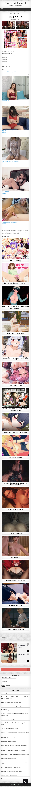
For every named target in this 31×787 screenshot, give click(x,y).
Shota (3, 233)
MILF (17, 232)
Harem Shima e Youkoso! (7, 702)
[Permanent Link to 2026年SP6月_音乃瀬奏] (15, 445)
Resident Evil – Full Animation (15, 333)
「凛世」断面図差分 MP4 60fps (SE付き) (15, 432)
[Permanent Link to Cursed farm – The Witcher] (15, 497)
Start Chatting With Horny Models (10, 161)
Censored (18, 13)
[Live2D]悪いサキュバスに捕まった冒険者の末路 (16, 358)
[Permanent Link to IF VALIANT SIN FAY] (15, 398)
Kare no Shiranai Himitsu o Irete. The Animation (13, 732)
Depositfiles (14, 72)
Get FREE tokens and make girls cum (7, 26)
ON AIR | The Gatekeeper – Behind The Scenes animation (15, 483)
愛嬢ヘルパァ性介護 (15, 261)
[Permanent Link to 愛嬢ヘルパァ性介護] (15, 248)
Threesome (16, 233)
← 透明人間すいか (4, 637)
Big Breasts (10, 230)
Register (8, 685)
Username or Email (6, 677)
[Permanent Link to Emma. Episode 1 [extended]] (15, 618)
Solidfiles (8, 72)
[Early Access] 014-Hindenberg (15, 581)
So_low (3, 693)
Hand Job (4, 232)
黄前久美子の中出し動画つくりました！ (15, 283)
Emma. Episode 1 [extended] (15, 629)
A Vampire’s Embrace (15, 533)
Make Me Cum (19, 26)
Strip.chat (4, 28)
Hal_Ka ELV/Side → (26, 637)
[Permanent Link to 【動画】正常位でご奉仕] (15, 373)
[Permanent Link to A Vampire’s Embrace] (15, 522)
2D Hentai (12, 267)
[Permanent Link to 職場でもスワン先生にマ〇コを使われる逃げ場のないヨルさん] (15, 295)
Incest (8, 232)
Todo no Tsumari (5, 728)
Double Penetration (23, 230)
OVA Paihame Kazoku (6, 767)
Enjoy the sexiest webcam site (9, 130)
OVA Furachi (4, 758)
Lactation (13, 232)
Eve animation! (15, 557)
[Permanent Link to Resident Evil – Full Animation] (15, 321)
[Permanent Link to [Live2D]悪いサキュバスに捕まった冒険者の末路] (15, 346)
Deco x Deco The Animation (8, 706)
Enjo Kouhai (4, 741)
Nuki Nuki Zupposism (6, 709)
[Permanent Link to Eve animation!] (15, 546)
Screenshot (4, 63)
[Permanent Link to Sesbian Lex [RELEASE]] (15, 593)
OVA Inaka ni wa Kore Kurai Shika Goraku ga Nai (13, 723)
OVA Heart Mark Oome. (7, 771)
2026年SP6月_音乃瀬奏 (15, 458)
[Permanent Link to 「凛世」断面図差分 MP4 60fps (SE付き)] (15, 422)
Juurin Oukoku (5, 719)
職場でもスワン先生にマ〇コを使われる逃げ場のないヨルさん (15, 307)
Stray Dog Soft (8, 233)
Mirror (3, 72)
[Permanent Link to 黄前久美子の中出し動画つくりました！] (15, 272)
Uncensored (18, 314)
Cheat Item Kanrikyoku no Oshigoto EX (11, 754)
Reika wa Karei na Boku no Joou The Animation (13, 762)
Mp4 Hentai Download (15, 3)
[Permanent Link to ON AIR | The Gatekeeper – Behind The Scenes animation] (15, 471)
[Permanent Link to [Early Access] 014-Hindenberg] (15, 569)
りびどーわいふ (15, 16)
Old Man (21, 232)
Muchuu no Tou (5, 775)
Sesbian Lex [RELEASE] (15, 605)
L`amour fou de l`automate (7, 778)
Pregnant (26, 232)
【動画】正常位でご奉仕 (15, 385)
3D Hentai (13, 13)
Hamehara (3, 737)
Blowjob (15, 230)
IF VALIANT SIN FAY (16, 410)
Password (4, 681)
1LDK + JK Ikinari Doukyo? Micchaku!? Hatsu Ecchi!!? (14, 713)
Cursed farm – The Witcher (15, 509)
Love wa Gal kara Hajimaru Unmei (9, 750)
